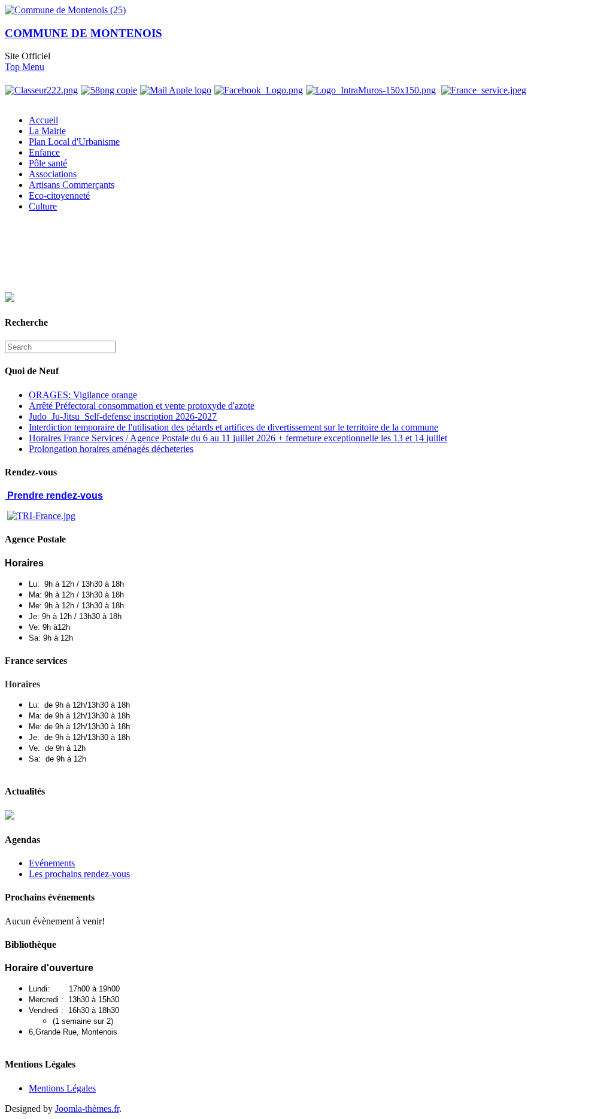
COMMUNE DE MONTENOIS (83, 33)
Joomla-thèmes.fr (87, 1108)
